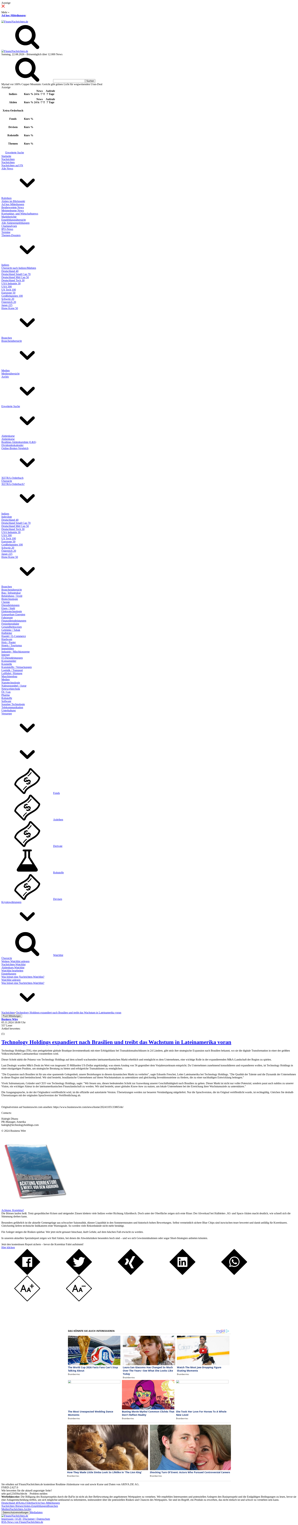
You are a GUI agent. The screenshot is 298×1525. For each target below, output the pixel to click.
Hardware (6, 639)
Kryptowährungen (11, 902)
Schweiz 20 (7, 298)
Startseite (6, 156)
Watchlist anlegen (11, 979)
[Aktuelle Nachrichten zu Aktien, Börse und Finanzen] (14, 21)
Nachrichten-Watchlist (13, 964)
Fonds (56, 793)
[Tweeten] (79, 1273)
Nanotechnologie (10, 682)
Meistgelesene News (12, 210)
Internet (5, 654)
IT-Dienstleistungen (12, 657)
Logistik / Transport (12, 670)
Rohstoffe (6, 698)
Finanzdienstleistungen (13, 620)
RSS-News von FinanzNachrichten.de (22, 1522)
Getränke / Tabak (10, 629)
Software (6, 701)
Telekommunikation (12, 707)
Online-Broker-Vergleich (14, 448)
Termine (5, 232)
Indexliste (6, 516)
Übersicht (6, 480)
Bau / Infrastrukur (11, 592)
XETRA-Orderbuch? (13, 484)
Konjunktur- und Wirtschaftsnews (19, 213)
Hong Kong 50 (9, 308)
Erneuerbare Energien (13, 614)
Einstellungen (8, 973)
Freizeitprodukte (10, 623)
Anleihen (58, 819)
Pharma (5, 695)
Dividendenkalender (12, 445)
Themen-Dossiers (11, 235)
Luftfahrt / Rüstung (11, 673)
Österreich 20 (8, 302)
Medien (5, 370)
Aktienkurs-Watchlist (12, 967)
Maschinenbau (9, 676)
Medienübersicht (10, 373)
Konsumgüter (8, 660)
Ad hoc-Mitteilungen (13, 15)
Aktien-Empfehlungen (35, 1506)
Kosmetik (6, 664)
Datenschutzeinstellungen (15, 1512)
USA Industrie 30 (11, 283)
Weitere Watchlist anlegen (15, 961)
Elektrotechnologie (11, 611)
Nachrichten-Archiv (20, 1509)
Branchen (6, 337)
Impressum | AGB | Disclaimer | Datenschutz (25, 1518)
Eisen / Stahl (8, 608)
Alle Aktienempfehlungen (15, 222)
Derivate (57, 846)
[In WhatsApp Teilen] (234, 1273)
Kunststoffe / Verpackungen (16, 667)
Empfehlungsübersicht (13, 219)
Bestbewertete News (12, 207)
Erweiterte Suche (14, 152)
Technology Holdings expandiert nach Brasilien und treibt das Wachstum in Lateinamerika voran (116, 1042)
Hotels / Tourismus (11, 645)
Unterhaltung (8, 710)
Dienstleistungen (10, 605)
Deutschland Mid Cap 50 (15, 277)
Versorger (6, 713)
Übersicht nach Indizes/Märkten (18, 267)
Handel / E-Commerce (13, 636)
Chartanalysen (9, 226)
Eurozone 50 (8, 292)
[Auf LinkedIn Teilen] (182, 1273)
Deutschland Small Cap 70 (16, 274)
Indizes (5, 264)
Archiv (5, 376)
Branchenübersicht (11, 340)
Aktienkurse (8, 435)
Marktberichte (9, 216)
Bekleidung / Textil (11, 595)
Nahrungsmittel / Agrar (13, 685)
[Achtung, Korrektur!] (34, 1207)
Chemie (5, 602)
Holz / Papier (8, 642)
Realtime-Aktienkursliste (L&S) (18, 442)
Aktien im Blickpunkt (13, 201)
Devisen (57, 899)
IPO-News (7, 229)
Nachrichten (8, 159)
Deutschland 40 (9, 271)
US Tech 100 (8, 289)
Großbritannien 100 (12, 295)
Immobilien (7, 648)
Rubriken (6, 198)
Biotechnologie (9, 599)
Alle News (7, 168)
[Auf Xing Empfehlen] (131, 1273)
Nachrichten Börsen (12, 1506)
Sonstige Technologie (13, 704)
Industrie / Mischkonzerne (15, 651)
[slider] (6, 1031)
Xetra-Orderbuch (27, 1502)
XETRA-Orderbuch (12, 477)
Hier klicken (8, 1247)
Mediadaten (36, 1512)
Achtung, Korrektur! (12, 1210)
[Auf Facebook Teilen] (27, 1273)
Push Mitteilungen (12, 1016)
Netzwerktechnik (10, 688)
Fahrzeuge (7, 617)
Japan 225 (6, 305)
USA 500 (6, 286)
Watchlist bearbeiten (12, 970)
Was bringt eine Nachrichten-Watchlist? (22, 976)
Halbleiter (6, 633)
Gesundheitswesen (11, 626)
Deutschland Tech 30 (12, 280)
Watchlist (58, 955)
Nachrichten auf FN (12, 165)
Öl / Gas (6, 691)
